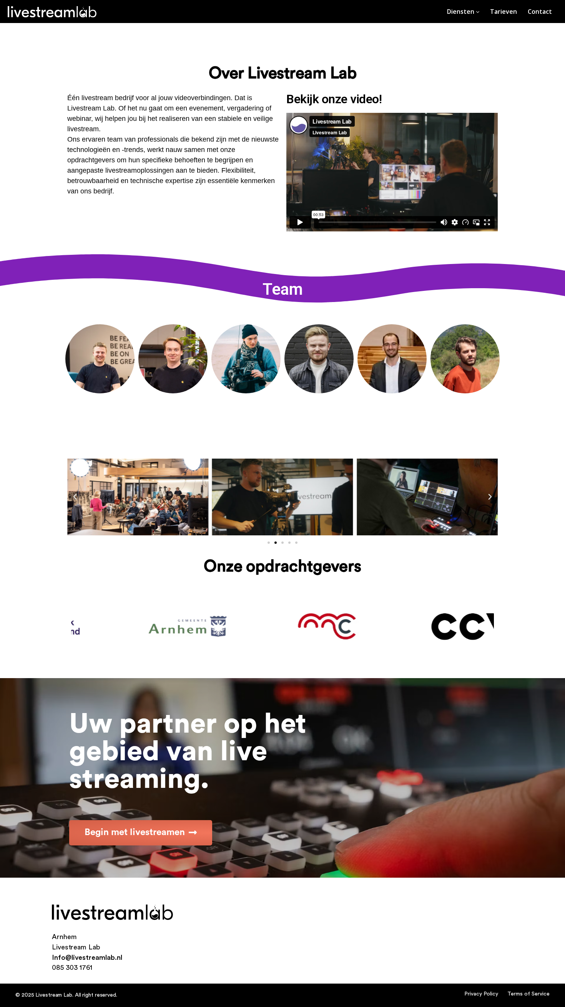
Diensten (461, 11)
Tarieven (503, 11)
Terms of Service (528, 994)
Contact (540, 11)
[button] (269, 542)
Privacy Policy (481, 994)
